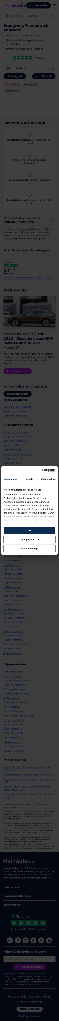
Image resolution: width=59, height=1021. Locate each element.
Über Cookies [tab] (48, 479)
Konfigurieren (27, 539)
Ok (29, 530)
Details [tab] (29, 479)
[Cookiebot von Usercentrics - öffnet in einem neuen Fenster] (42, 470)
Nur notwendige (29, 548)
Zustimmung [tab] (10, 479)
